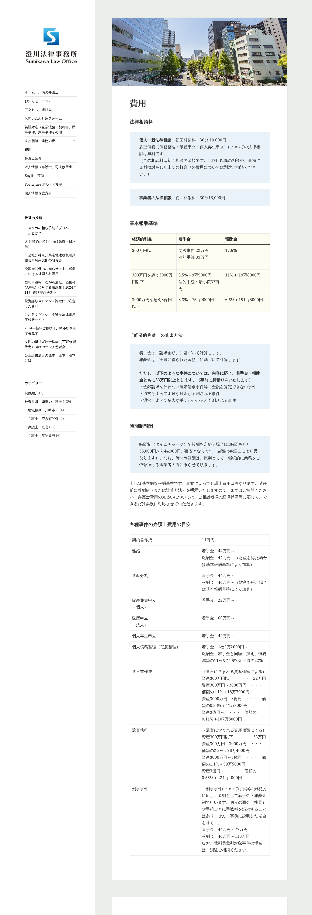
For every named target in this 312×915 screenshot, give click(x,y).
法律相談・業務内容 (40, 140)
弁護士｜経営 (38, 427)
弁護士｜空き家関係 (43, 418)
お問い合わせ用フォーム (43, 118)
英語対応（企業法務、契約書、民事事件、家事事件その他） (50, 129)
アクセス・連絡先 (38, 109)
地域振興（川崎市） (43, 410)
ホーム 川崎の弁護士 (42, 92)
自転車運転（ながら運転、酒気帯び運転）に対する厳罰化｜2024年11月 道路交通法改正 (50, 287)
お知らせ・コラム (38, 101)
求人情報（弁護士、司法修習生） (50, 167)
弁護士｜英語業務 (41, 435)
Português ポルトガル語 (43, 184)
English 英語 (34, 175)
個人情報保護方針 (38, 193)
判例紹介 (31, 393)
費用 (28, 149)
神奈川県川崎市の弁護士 (43, 401)
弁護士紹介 (33, 158)
